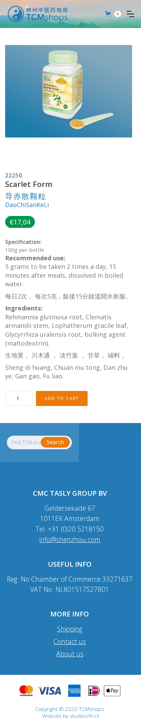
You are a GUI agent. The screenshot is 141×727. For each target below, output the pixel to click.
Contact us (69, 641)
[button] (130, 14)
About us (70, 653)
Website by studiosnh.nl (70, 716)
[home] (37, 14)
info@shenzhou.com (69, 539)
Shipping (69, 629)
